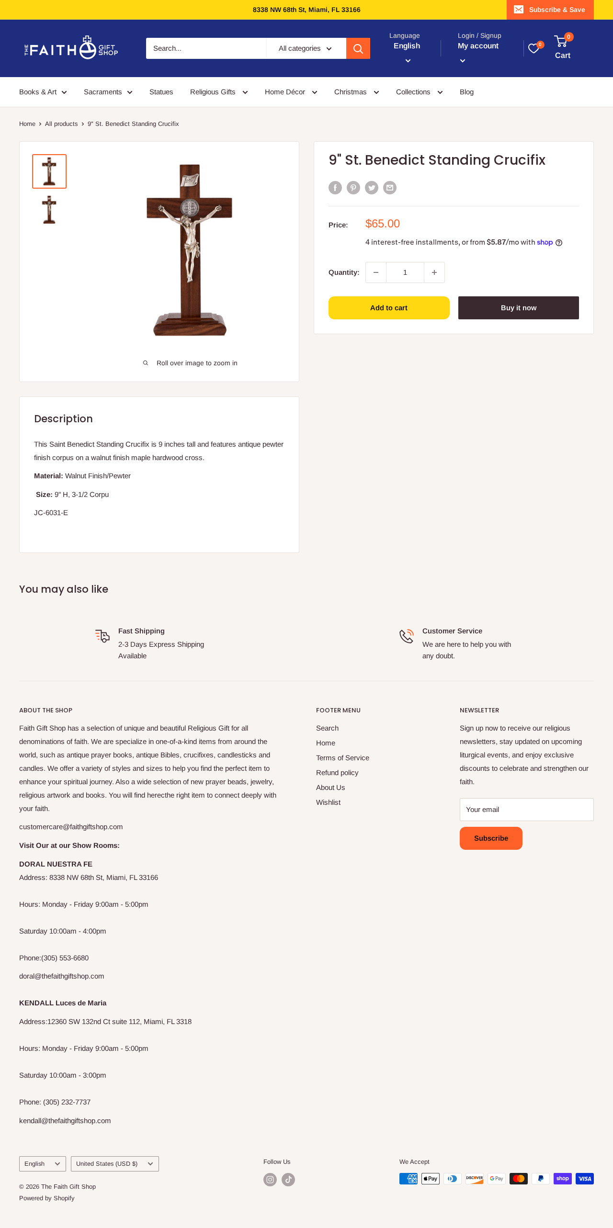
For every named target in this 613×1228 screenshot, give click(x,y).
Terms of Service (342, 758)
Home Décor (286, 92)
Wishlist (328, 802)
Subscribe (491, 838)
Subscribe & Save (557, 9)
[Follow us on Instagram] (270, 1179)
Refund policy (337, 772)
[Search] (358, 48)
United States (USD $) (106, 1163)
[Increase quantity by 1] (434, 272)
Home (27, 123)
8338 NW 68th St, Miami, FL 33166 (307, 9)
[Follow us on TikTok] (288, 1179)
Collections (414, 92)
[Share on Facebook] (335, 187)
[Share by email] (390, 187)
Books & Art (38, 92)
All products (61, 123)
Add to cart (389, 308)
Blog (467, 92)
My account (478, 46)
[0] (533, 48)
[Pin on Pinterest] (353, 187)
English (34, 1163)
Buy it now (518, 308)
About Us (330, 787)
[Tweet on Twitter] (371, 187)
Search (327, 728)
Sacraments (103, 92)
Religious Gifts (214, 92)
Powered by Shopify (47, 1198)
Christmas (351, 92)
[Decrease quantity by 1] (376, 272)
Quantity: (344, 272)
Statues (161, 92)
